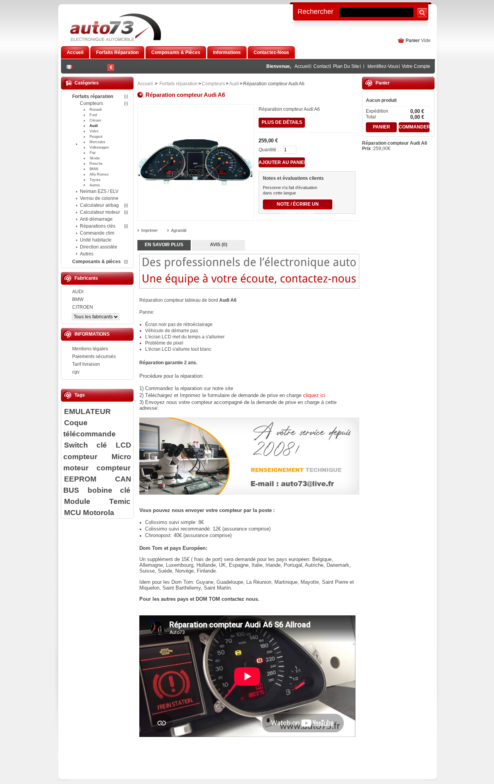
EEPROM (80, 479)
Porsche (96, 164)
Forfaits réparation (92, 96)
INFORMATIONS (92, 334)
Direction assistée (98, 247)
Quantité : (269, 149)
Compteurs (91, 103)
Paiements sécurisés (94, 356)
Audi (94, 126)
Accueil (302, 66)
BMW (94, 169)
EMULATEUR (87, 411)
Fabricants (86, 278)
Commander (414, 127)
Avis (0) (218, 244)
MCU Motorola (89, 512)
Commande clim (97, 233)
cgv (76, 372)
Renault (96, 110)
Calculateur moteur (100, 212)
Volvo (94, 131)
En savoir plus (164, 244)
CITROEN (82, 307)
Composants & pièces (96, 261)
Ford (93, 115)
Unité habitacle (96, 240)
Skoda (95, 158)
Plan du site (346, 66)
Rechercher (315, 11)
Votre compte (416, 66)
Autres (95, 185)
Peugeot (96, 137)
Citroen (95, 120)
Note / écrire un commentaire (298, 205)
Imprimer (149, 230)
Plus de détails (282, 122)
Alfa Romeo (99, 174)
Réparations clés (97, 226)
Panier (413, 40)
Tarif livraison (86, 364)
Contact (321, 66)
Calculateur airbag (99, 205)
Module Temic (97, 501)
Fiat (93, 153)
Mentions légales (90, 348)
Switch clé (85, 445)
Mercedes (97, 142)
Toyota (95, 180)
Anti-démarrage (96, 219)
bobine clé (109, 490)
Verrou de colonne (99, 198)
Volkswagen (99, 147)
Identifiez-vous (382, 66)
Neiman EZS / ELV (99, 191)
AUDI (77, 291)
